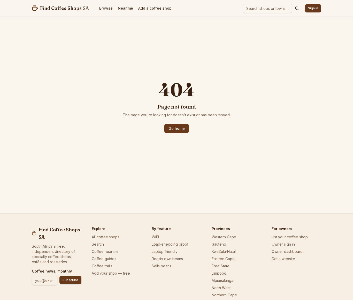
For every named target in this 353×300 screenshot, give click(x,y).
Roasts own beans (167, 258)
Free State (220, 266)
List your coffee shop (290, 237)
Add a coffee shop (155, 8)
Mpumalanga (222, 280)
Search (98, 244)
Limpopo (219, 273)
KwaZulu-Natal (224, 251)
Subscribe (70, 280)
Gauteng (219, 244)
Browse (106, 8)
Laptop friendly (165, 251)
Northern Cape (224, 295)
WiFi (155, 237)
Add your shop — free (111, 273)
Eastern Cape (223, 258)
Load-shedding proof (170, 244)
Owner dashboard (287, 251)
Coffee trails (102, 266)
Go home (176, 128)
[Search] (297, 8)
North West (221, 287)
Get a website (283, 258)
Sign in (313, 8)
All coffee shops (105, 237)
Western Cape (224, 237)
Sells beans (161, 266)
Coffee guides (104, 258)
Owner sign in (283, 244)
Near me (125, 8)
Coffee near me (105, 251)
